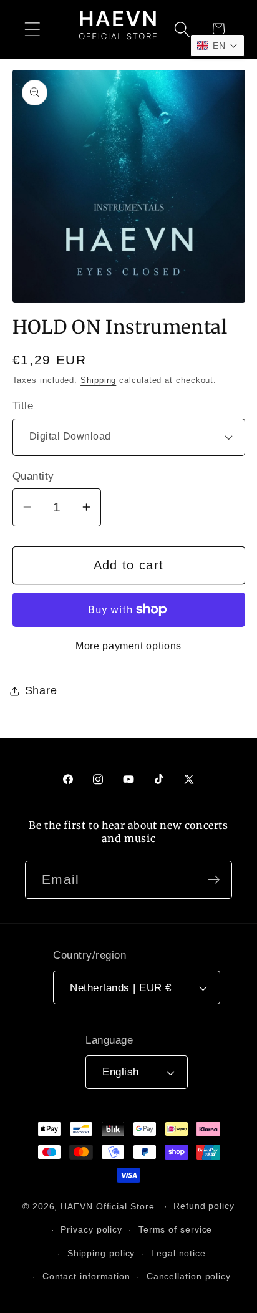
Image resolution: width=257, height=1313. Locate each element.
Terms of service (175, 1229)
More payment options (128, 646)
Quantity (33, 476)
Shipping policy (101, 1253)
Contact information (86, 1276)
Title (23, 406)
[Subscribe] (213, 880)
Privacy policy (91, 1229)
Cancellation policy (189, 1276)
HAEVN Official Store (107, 1206)
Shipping (98, 380)
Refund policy (204, 1206)
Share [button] (41, 690)
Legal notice (178, 1253)
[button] (32, 29)
